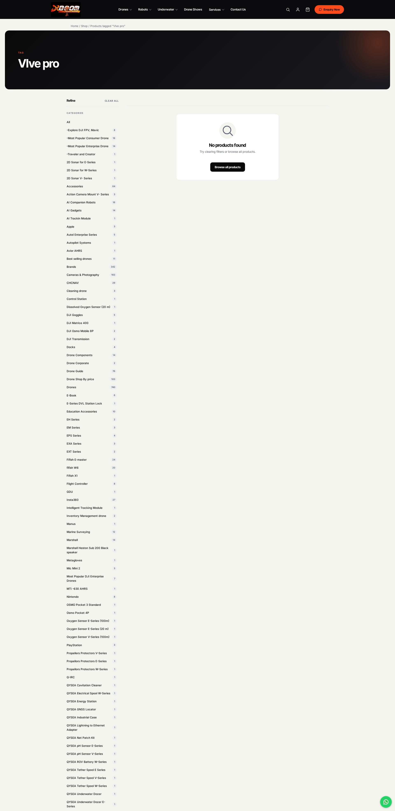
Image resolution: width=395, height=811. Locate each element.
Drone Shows (193, 9)
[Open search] (288, 9)
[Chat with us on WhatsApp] (386, 802)
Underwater (166, 9)
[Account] (298, 9)
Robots (143, 9)
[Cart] (307, 9)
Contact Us (238, 9)
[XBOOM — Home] (66, 9)
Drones (123, 9)
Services (215, 9)
